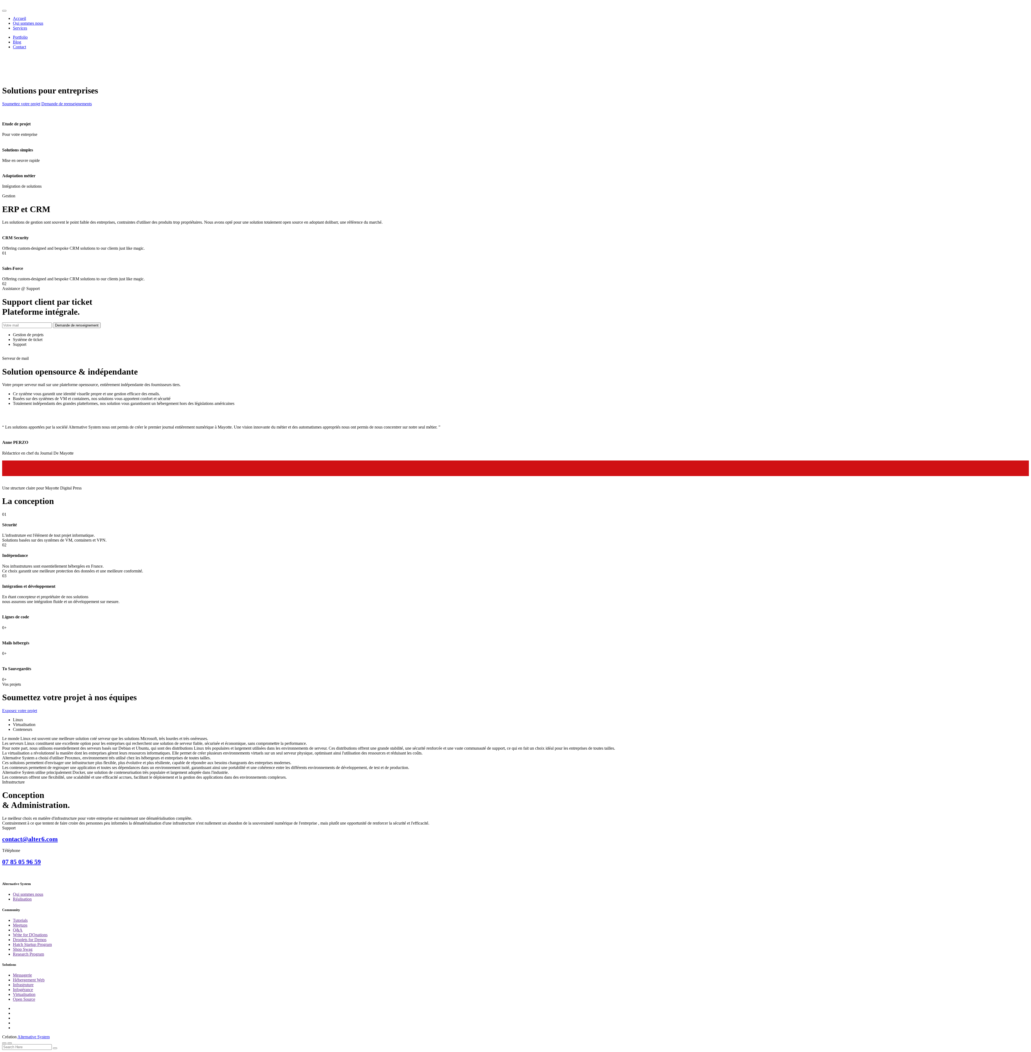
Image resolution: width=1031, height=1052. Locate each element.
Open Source (24, 999)
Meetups (20, 925)
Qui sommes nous (28, 23)
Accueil (19, 18)
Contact (19, 47)
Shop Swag (22, 949)
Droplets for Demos (29, 939)
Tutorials (20, 920)
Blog (17, 42)
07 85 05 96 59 (21, 861)
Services (20, 28)
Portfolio (20, 37)
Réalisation (22, 899)
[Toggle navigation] (4, 11)
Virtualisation (24, 994)
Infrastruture (23, 984)
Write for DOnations (30, 935)
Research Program (28, 954)
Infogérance (23, 989)
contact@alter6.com (30, 839)
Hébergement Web (29, 980)
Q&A (18, 930)
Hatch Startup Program (32, 944)
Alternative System (33, 1037)
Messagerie (22, 975)
